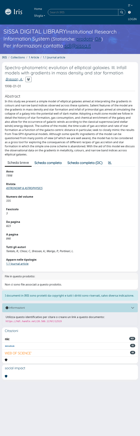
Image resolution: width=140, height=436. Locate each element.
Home (38, 9)
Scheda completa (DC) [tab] (84, 163)
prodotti (84, 39)
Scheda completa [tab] (48, 163)
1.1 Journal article (54, 57)
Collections (18, 57)
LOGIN (132, 19)
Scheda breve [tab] (18, 162)
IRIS (4, 57)
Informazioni (16, 307)
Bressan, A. (14, 79)
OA (98, 39)
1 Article (34, 57)
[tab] (110, 162)
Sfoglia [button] (38, 16)
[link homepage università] (16, 12)
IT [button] (129, 5)
